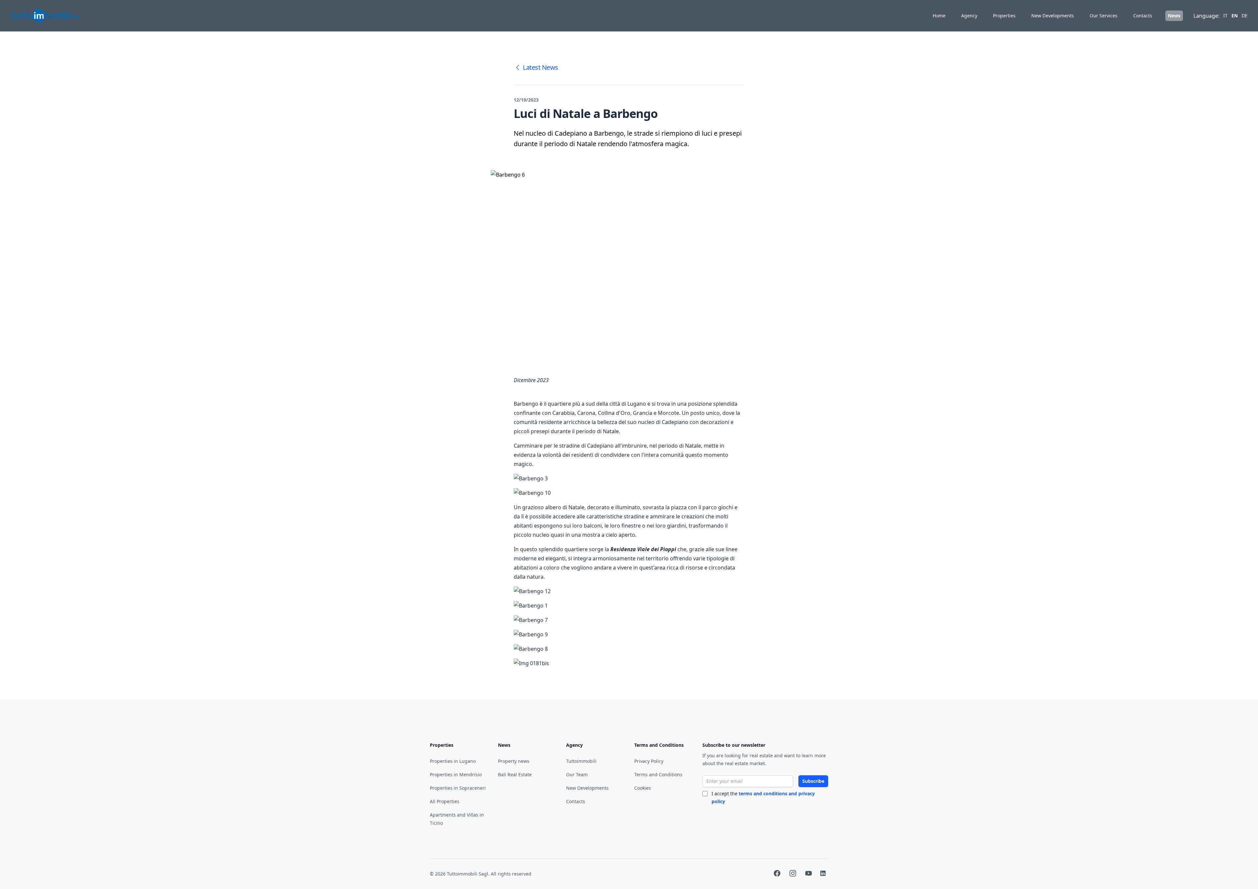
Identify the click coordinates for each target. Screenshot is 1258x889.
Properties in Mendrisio (456, 774)
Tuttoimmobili (581, 761)
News (1174, 15)
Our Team (577, 774)
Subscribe (813, 781)
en (1234, 15)
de (1245, 15)
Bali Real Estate (515, 774)
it (1225, 15)
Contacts (1142, 15)
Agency (969, 15)
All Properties (444, 801)
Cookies (642, 788)
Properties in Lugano (453, 761)
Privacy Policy (648, 761)
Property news (513, 761)
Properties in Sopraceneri (458, 788)
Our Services (1103, 15)
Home (939, 15)
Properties (1004, 15)
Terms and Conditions (658, 774)
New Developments (1052, 15)
